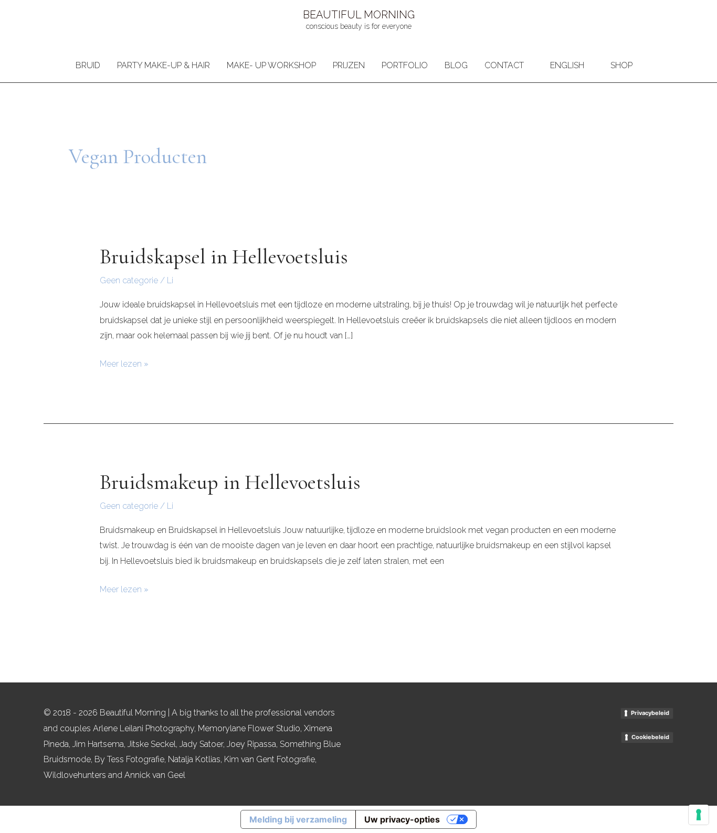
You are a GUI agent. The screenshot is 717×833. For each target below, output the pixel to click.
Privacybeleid (650, 713)
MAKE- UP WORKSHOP (271, 65)
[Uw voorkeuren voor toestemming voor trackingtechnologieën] (699, 815)
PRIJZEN (349, 65)
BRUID (88, 65)
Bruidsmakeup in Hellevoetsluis (230, 482)
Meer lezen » (124, 362)
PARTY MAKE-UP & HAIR (163, 65)
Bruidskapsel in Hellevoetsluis (224, 256)
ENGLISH (567, 65)
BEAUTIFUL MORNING (359, 14)
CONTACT (504, 65)
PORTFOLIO (405, 65)
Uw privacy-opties (402, 819)
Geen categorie (129, 280)
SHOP (621, 65)
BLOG (456, 65)
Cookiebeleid (650, 737)
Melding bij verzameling (298, 819)
